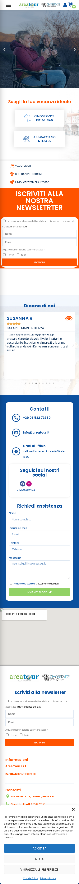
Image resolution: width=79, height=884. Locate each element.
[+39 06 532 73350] (16, 418)
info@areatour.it (36, 432)
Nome (12, 512)
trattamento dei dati (15, 226)
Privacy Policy (48, 878)
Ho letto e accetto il (36, 583)
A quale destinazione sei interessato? (23, 249)
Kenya (10, 254)
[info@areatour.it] (16, 433)
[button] (73, 809)
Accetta (39, 848)
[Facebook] (22, 483)
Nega (39, 859)
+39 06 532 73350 (37, 418)
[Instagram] (29, 483)
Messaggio (15, 557)
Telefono (14, 542)
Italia (23, 254)
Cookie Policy (30, 878)
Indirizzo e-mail (18, 527)
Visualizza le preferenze (39, 870)
